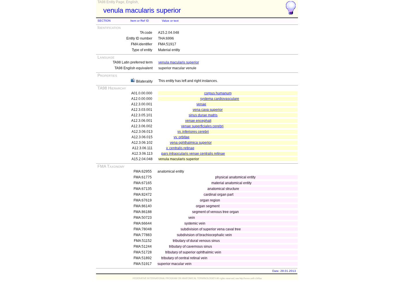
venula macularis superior (178, 62)
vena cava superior (208, 110)
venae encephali (198, 121)
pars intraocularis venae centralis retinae (193, 154)
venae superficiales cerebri (202, 126)
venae (201, 104)
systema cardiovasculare (219, 99)
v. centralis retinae (180, 148)
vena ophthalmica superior (191, 143)
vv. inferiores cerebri (193, 132)
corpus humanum (218, 93)
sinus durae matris (203, 115)
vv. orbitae (182, 137)
